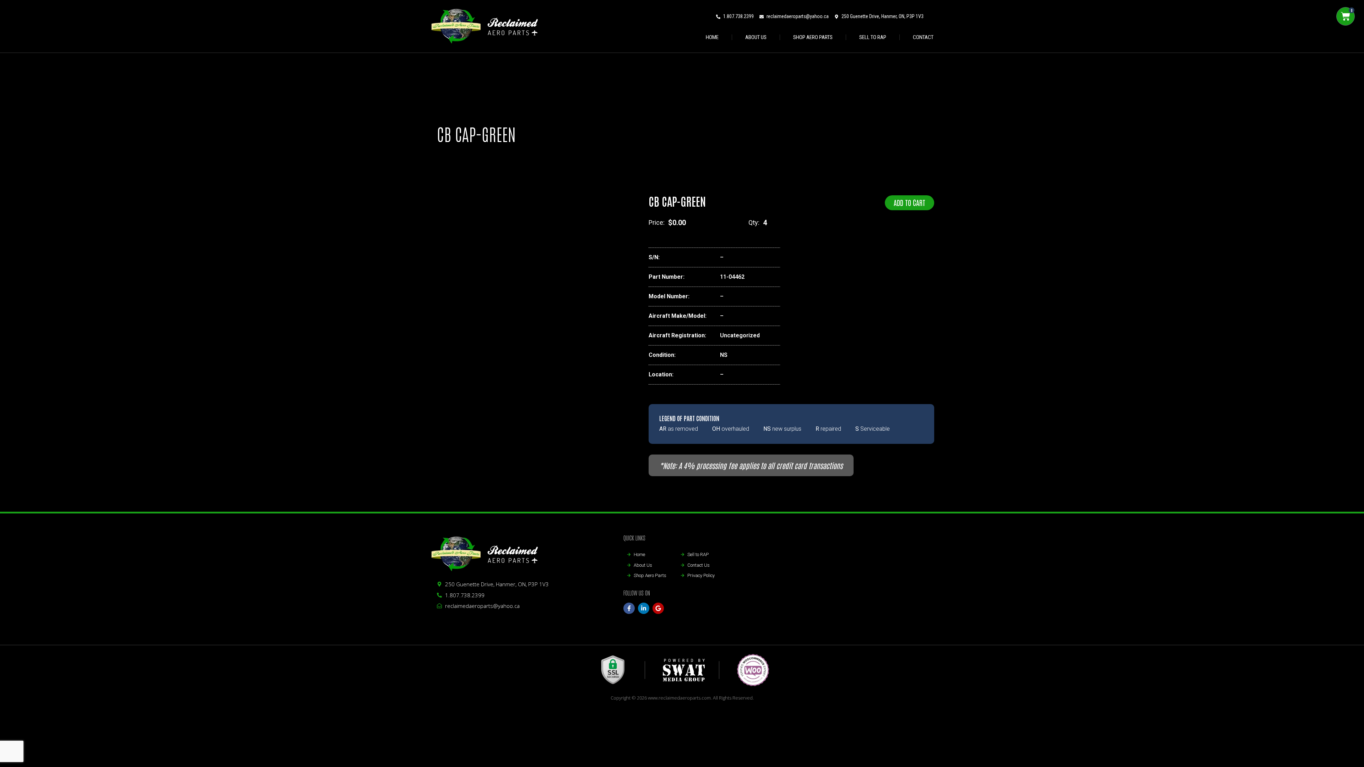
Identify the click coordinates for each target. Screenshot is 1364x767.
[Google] (658, 608)
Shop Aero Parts (813, 37)
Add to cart (909, 202)
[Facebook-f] (629, 608)
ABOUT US (756, 37)
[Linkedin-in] (643, 608)
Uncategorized (740, 335)
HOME (712, 37)
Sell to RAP (872, 37)
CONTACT (923, 37)
